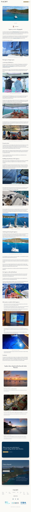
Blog (17, 492)
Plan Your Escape (24, 493)
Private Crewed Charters (3, 493)
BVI (6, 492)
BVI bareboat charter (16, 31)
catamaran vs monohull (16, 38)
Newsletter (14, 492)
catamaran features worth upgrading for (8, 66)
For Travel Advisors (28, 493)
